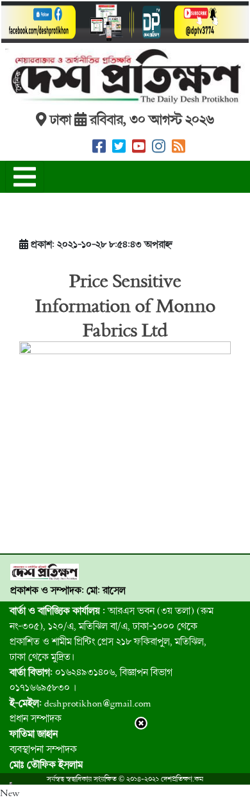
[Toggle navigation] (24, 177)
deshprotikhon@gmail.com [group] (80, 703)
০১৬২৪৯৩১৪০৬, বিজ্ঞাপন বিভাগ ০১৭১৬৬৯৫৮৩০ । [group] (91, 679)
